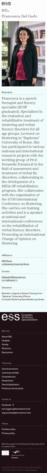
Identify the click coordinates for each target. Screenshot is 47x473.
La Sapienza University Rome (15, 263)
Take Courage (31, 470)
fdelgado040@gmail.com (14, 277)
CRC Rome (7, 260)
